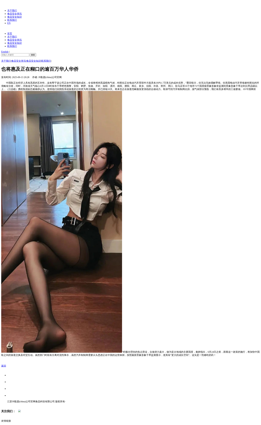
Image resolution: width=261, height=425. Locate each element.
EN (9, 23)
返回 (3, 366)
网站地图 (13, 404)
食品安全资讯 (14, 13)
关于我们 (12, 10)
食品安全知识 (14, 17)
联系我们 (12, 20)
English (4, 51)
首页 (9, 33)
